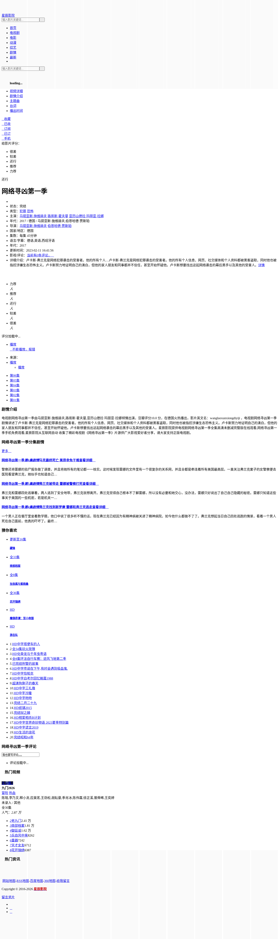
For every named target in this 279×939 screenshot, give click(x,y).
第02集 (15, 395)
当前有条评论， (40, 255)
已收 (6, 124)
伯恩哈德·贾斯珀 (59, 226)
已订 (6, 133)
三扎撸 (24, 688)
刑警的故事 (25, 663)
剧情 (16, 96)
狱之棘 (22, 712)
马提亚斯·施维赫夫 (33, 216)
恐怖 (30, 211)
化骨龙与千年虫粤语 (29, 654)
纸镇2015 (23, 708)
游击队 (14, 635)
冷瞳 (23, 693)
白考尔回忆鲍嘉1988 (32, 678)
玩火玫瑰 (23, 649)
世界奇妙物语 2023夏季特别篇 (41, 722)
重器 (14, 840)
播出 (16, 110)
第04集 (15, 385)
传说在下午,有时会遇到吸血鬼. (40, 668)
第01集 (15, 400)
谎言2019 (26, 727)
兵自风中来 (19, 835)
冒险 (5, 793)
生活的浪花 (24, 732)
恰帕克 (22, 673)
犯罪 (23, 211)
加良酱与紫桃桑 (19, 583)
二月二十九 (25, 703)
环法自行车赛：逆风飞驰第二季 (39, 658)
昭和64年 (23, 737)
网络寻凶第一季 (40, 460)
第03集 (15, 390)
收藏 (6, 119)
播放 (13, 344)
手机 (6, 138)
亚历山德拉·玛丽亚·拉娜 (86, 216)
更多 (6, 451)
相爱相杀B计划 (27, 717)
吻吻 (23, 698)
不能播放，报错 (22, 349)
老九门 (15, 820)
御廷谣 (15, 830)
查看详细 (87, 460)
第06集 (15, 375)
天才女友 (17, 845)
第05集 (15, 380)
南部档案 (15, 565)
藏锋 (12, 548)
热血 (12, 793)
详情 (261, 265)
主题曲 (15, 101)
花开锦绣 (15, 601)
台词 (13, 106)
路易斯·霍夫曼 (58, 216)
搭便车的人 (26, 644)
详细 (16, 91)
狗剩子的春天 (25, 683)
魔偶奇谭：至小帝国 (22, 618)
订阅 (6, 128)
